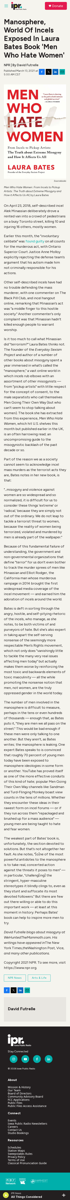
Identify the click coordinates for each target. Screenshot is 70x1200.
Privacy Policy (16, 1157)
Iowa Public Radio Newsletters (27, 1123)
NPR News (15, 978)
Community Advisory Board (25, 1096)
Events (12, 1120)
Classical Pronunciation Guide (27, 1163)
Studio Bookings (18, 1133)
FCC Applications (19, 1100)
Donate (57, 6)
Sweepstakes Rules (20, 1154)
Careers (13, 1127)
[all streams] (65, 1195)
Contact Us (15, 1130)
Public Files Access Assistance (27, 1106)
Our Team (14, 1090)
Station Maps (16, 1150)
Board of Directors (20, 1093)
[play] (6, 1195)
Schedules (14, 1147)
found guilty (34, 241)
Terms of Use (16, 1160)
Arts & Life (39, 978)
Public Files (15, 1103)
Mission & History (19, 1087)
